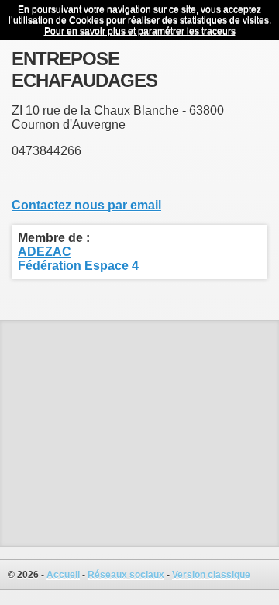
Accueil (63, 574)
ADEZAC (44, 251)
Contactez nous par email (86, 205)
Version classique (211, 574)
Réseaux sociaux (126, 574)
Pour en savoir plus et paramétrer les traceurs (140, 31)
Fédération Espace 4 (78, 265)
